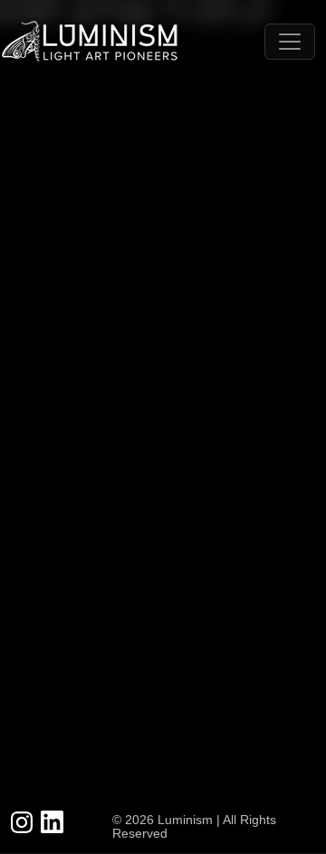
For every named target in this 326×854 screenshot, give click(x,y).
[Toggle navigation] (289, 42)
